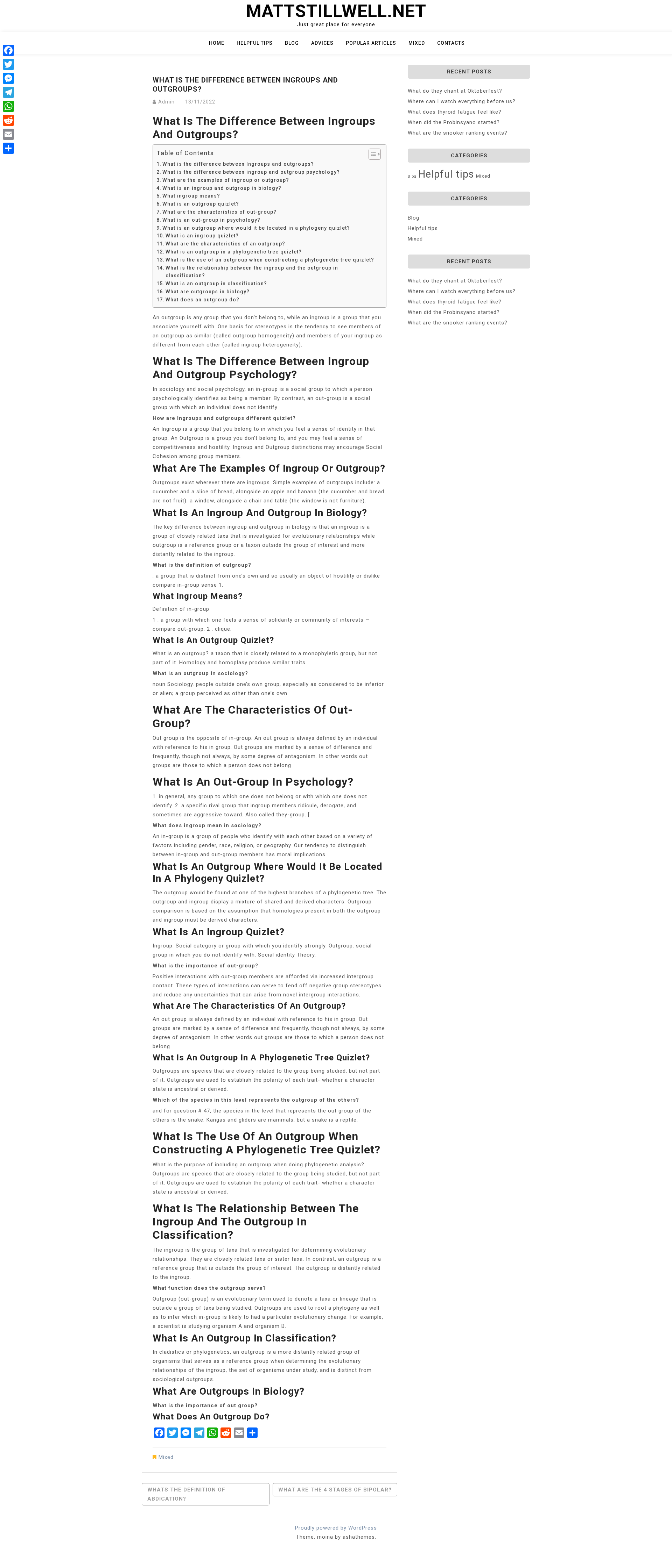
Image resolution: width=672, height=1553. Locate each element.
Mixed (416, 43)
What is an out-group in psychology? (211, 220)
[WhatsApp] (8, 106)
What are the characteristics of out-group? (219, 212)
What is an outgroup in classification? (216, 283)
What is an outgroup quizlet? (200, 204)
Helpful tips (255, 43)
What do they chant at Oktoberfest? (455, 91)
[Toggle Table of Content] (371, 154)
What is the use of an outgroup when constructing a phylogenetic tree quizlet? (270, 260)
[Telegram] (8, 92)
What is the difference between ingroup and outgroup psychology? (251, 172)
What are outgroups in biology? (208, 291)
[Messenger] (8, 78)
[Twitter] (8, 64)
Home (216, 43)
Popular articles (371, 43)
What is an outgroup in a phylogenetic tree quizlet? (234, 252)
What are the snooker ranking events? (457, 133)
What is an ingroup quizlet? (202, 235)
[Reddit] (8, 120)
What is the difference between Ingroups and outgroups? (238, 164)
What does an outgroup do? (202, 299)
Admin (166, 102)
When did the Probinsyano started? (454, 122)
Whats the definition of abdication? (186, 1494)
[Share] (8, 148)
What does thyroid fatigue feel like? (455, 112)
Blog (292, 43)
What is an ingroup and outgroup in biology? (221, 188)
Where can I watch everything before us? (462, 101)
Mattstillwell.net (336, 11)
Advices (322, 43)
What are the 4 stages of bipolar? (335, 1490)
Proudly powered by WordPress (336, 1528)
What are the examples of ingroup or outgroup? (225, 180)
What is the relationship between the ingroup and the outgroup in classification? (252, 272)
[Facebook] (8, 50)
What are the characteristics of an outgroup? (225, 243)
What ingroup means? (191, 196)
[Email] (8, 134)
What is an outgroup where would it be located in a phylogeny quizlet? (256, 228)
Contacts (451, 43)
